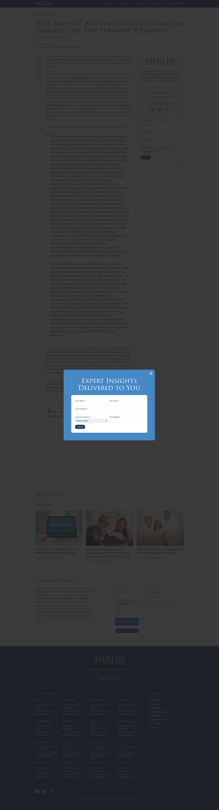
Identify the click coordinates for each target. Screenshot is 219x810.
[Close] (151, 373)
